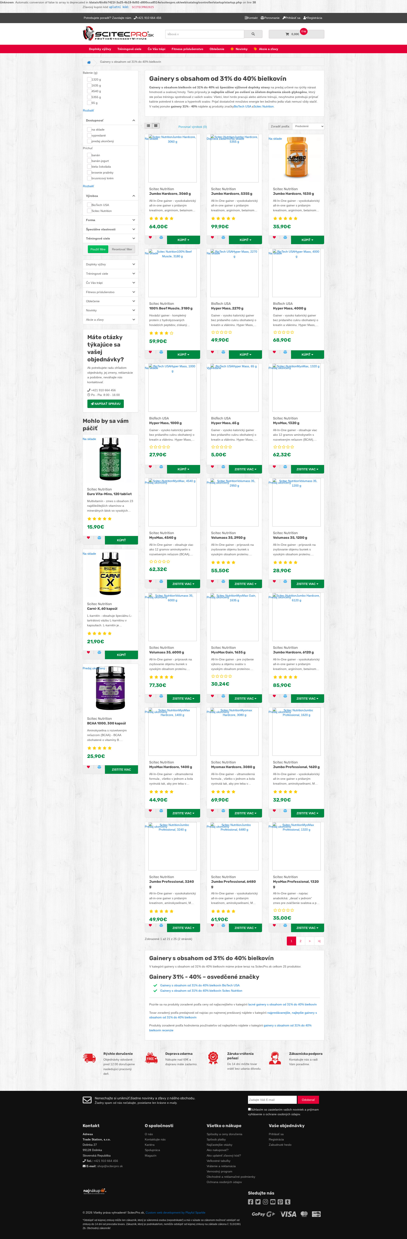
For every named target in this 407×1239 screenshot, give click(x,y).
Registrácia (276, 1139)
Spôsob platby (216, 1139)
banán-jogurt (100, 161)
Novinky (242, 49)
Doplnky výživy (100, 49)
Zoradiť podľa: (280, 126)
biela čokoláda (101, 166)
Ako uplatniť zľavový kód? (224, 1155)
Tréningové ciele (129, 49)
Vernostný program (219, 1171)
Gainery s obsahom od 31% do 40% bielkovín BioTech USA (200, 985)
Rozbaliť (88, 110)
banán (96, 155)
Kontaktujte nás (155, 1139)
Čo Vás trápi (156, 49)
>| (319, 941)
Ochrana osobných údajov (224, 1182)
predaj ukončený (103, 141)
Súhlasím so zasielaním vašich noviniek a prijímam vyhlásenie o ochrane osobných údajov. (283, 1112)
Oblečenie (217, 49)
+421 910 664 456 (105, 1160)
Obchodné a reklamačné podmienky (231, 1176)
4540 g (96, 91)
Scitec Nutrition (102, 211)
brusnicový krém (103, 178)
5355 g (96, 97)
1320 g (96, 79)
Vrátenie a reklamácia (221, 1166)
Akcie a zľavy (268, 49)
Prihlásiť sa (276, 1134)
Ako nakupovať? (218, 1150)
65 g (95, 102)
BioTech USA (100, 205)
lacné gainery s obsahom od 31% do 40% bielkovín (282, 1004)
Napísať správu (107, 403)
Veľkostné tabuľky (218, 1160)
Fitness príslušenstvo (187, 49)
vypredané (99, 135)
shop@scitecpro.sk (110, 1166)
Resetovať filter (122, 249)
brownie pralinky (102, 172)
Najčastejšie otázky (219, 1144)
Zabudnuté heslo (280, 1144)
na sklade (98, 129)
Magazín (150, 1155)
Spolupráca (152, 1150)
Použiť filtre (98, 249)
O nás (149, 1134)
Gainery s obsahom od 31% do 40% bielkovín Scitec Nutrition (201, 990)
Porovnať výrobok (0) (192, 126)
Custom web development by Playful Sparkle (175, 1212)
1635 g (96, 85)
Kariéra (150, 1144)
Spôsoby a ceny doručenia (224, 1134)
